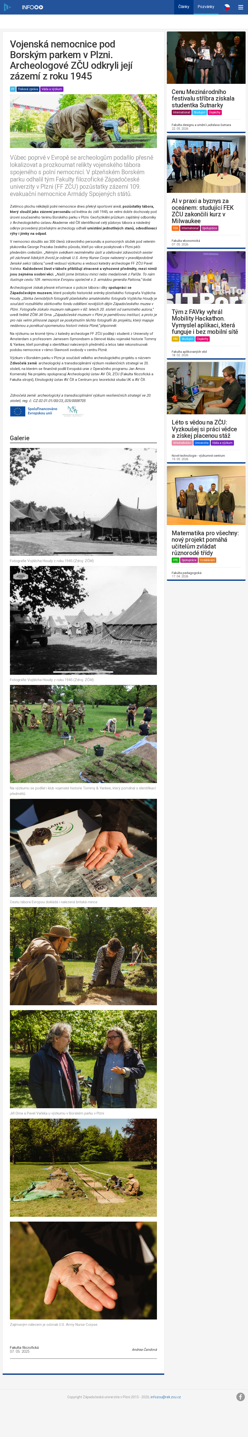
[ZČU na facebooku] (240, 1397)
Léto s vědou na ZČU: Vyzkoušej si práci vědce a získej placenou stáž (204, 429)
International (181, 112)
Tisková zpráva (28, 89)
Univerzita (202, 443)
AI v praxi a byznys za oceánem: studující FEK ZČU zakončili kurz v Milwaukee (202, 211)
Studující (199, 112)
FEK (175, 228)
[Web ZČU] (7, 7)
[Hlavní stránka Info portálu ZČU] (33, 7)
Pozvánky (206, 6)
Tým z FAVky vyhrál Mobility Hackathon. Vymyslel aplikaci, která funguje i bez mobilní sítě (205, 322)
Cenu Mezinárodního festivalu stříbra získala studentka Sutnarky (203, 99)
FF (12, 89)
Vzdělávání (207, 560)
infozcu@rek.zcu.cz (166, 1397)
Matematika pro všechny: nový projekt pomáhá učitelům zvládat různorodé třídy (205, 543)
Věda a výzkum (52, 89)
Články (183, 6)
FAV (175, 339)
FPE (175, 560)
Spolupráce (209, 228)
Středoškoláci (182, 443)
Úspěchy (214, 112)
